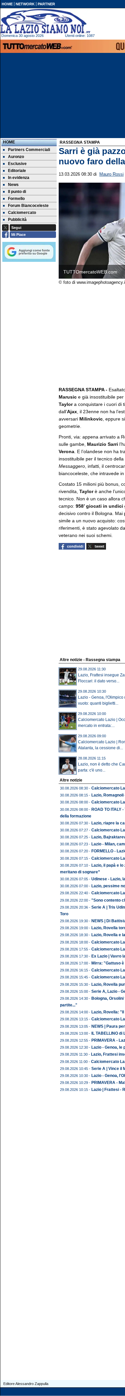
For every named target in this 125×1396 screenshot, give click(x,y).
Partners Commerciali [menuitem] (29, 149)
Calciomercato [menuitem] (22, 212)
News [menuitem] (13, 184)
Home (9, 142)
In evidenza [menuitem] (18, 177)
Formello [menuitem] (16, 198)
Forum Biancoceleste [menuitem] (28, 205)
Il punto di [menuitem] (17, 191)
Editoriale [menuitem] (17, 170)
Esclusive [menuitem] (17, 163)
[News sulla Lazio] (45, 21)
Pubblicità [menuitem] (17, 219)
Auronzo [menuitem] (16, 156)
